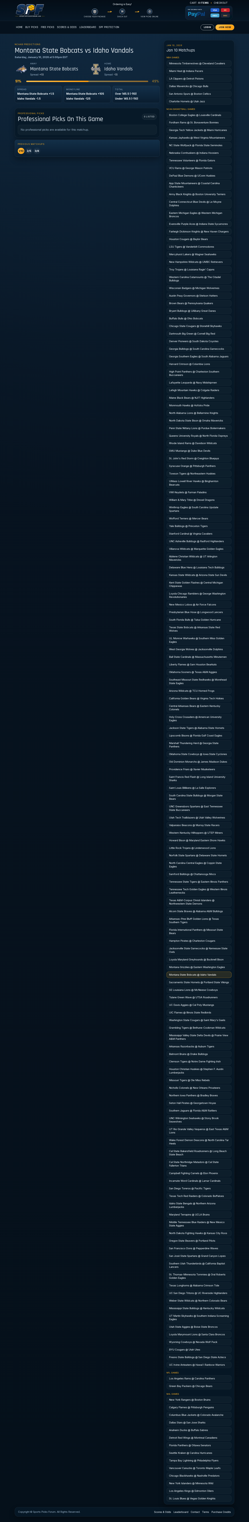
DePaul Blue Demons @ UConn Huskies (192, 175)
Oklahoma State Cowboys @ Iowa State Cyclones (198, 754)
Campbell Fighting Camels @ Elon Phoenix (193, 1173)
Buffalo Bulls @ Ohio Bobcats (186, 318)
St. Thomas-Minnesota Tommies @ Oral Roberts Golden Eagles (197, 1276)
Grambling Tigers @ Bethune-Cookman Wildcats (197, 1027)
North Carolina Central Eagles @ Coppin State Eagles (195, 864)
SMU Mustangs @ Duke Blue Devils (189, 450)
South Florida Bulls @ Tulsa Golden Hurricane (195, 619)
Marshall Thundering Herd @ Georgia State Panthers (194, 745)
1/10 (21, 151)
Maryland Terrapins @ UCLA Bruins (189, 1214)
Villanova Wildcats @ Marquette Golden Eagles (196, 548)
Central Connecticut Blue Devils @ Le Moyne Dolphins (195, 203)
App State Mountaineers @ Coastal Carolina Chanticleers (194, 185)
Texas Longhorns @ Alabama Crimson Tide (194, 1285)
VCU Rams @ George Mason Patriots (190, 168)
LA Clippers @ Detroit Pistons (186, 78)
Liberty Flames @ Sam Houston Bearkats (193, 664)
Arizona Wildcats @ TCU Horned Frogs (191, 690)
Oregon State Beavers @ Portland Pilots (192, 1240)
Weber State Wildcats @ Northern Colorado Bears (198, 1300)
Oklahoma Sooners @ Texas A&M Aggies (193, 672)
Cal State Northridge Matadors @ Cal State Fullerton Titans (194, 1163)
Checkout (221, 2)
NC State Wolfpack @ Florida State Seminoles (195, 145)
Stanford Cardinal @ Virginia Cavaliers (190, 533)
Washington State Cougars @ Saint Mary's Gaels (197, 1020)
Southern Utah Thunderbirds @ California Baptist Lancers (197, 1265)
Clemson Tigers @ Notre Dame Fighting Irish (195, 1061)
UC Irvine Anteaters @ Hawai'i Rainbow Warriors (197, 1364)
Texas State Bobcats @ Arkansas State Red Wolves (194, 629)
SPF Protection (109, 27)
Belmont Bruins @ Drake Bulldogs (188, 1054)
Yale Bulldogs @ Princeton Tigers (188, 526)
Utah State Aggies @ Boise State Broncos (193, 1326)
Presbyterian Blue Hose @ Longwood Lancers (196, 612)
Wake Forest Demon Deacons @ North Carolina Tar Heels (199, 1142)
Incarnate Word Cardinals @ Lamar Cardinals (195, 1180)
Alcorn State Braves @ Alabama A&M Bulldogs (196, 911)
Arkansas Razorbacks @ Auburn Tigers (191, 1046)
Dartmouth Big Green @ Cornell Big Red (192, 333)
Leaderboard (87, 27)
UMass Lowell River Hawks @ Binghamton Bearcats (193, 483)
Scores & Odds (67, 27)
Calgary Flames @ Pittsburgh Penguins (191, 1407)
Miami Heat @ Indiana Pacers (186, 71)
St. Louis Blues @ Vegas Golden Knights (192, 1498)
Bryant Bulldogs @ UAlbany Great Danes (192, 310)
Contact (195, 1512)
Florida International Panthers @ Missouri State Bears (196, 931)
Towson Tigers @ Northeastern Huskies (192, 473)
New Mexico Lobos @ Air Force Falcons (192, 604)
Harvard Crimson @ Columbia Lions (189, 364)
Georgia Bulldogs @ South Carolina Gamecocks (196, 348)
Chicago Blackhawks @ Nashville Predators (194, 1475)
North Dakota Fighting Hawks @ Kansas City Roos (198, 1233)
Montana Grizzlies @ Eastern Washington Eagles (197, 967)
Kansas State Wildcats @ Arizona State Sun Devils (198, 575)
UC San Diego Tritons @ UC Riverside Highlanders (198, 1293)
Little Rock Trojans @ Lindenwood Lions (192, 848)
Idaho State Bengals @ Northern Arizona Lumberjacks (192, 1205)
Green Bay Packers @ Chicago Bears (190, 1386)
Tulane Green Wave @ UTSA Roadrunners (193, 997)
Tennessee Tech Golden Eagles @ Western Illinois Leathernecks (198, 891)
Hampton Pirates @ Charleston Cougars (192, 940)
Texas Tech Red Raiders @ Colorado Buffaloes (196, 1196)
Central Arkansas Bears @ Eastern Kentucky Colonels (194, 707)
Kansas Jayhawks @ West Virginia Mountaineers (197, 137)
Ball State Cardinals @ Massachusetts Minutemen (198, 656)
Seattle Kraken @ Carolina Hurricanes (190, 1452)
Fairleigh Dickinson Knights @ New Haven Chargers (199, 231)
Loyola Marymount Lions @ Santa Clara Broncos (197, 1334)
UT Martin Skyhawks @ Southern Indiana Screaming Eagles (199, 1317)
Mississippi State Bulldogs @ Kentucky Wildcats (197, 1308)
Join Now (225, 27)
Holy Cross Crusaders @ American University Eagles (195, 718)
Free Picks (47, 27)
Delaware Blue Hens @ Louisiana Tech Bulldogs (196, 567)
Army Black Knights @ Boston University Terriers (197, 194)
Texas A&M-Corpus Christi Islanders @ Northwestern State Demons (191, 902)
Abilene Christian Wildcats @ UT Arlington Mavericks (193, 558)
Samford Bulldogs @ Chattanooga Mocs (192, 874)
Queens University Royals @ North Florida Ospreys (198, 435)
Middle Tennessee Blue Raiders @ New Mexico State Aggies (197, 1224)
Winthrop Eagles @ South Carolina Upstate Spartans (193, 509)
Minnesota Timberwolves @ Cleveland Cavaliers (197, 63)
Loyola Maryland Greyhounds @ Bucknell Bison (196, 959)
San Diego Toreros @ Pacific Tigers (190, 1188)
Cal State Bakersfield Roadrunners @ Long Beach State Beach (198, 1152)
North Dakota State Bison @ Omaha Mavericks (196, 420)
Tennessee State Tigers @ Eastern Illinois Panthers (198, 881)
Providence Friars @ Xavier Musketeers (192, 769)
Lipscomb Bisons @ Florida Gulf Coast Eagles (195, 735)
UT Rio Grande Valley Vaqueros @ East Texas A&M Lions (198, 1131)
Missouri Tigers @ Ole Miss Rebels (189, 1080)
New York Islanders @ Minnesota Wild (191, 1483)
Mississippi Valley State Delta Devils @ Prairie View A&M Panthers (198, 1037)
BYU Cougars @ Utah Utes (184, 1349)
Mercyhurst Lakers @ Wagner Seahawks (192, 254)
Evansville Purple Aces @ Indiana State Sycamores (198, 224)
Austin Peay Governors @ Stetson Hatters (193, 295)
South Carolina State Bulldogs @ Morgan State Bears (196, 797)
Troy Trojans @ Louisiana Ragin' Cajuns (191, 269)
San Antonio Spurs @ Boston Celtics (190, 93)
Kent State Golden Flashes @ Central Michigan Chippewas (196, 584)
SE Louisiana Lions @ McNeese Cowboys (193, 989)
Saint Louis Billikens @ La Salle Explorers (192, 787)
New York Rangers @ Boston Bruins (190, 1399)
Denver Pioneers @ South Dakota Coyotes (194, 341)
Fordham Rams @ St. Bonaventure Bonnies (194, 122)
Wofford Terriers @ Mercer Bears (188, 518)
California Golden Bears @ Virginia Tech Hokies (196, 698)
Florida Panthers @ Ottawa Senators (190, 1445)
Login (207, 27)
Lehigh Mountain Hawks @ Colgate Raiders (194, 390)
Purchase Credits (221, 1512)
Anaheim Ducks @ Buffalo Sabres (188, 1430)
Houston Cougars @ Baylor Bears (188, 239)
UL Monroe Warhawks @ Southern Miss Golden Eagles (196, 640)
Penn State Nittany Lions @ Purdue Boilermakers (197, 428)
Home (19, 27)
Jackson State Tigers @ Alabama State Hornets (196, 728)
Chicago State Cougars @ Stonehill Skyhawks (195, 326)
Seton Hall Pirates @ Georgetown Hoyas (192, 1103)
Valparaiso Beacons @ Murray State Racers (194, 825)
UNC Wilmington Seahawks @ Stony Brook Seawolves (194, 1120)
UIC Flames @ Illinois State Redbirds (190, 1012)
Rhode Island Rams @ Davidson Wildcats (193, 443)
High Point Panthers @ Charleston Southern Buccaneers (194, 373)
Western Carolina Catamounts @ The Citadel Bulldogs (195, 278)
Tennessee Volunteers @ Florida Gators (192, 160)
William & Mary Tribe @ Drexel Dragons (192, 499)
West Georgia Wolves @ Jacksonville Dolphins (196, 649)
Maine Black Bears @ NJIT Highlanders (191, 397)
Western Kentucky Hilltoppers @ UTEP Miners (196, 832)
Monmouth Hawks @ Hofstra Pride (189, 405)
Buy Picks (31, 27)
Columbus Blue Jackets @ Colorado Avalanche (196, 1415)
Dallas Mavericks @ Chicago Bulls (188, 86)
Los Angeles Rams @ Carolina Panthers (192, 1378)
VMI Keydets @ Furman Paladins (188, 492)
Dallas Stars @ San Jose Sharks (187, 1422)
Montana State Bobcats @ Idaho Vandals (192, 974)
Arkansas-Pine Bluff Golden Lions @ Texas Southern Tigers (194, 920)
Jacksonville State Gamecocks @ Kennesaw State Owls (198, 950)
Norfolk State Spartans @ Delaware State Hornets (198, 855)
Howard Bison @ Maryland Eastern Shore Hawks (197, 840)
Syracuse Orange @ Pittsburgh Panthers (192, 466)
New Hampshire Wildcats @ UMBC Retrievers (196, 261)
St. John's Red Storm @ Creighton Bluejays (194, 458)
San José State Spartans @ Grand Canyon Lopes (197, 1256)
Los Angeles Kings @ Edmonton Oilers (191, 1490)
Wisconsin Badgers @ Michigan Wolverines (194, 288)
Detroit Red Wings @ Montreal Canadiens (193, 1437)
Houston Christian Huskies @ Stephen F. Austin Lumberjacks (196, 1070)
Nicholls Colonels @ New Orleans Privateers (194, 1087)
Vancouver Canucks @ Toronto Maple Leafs (195, 1468)
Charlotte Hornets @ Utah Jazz (187, 101)
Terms (205, 1512)
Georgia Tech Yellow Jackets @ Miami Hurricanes (198, 130)
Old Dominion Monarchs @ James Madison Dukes (198, 761)
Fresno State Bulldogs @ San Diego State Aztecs (197, 1357)
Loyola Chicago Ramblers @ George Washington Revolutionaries (197, 595)
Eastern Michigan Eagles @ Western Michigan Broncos (195, 214)
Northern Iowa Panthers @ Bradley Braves (193, 1095)
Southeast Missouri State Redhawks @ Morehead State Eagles (198, 681)
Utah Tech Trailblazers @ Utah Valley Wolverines (197, 817)
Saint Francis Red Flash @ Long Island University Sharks (197, 778)
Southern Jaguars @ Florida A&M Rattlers (193, 1110)
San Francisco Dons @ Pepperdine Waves (193, 1248)
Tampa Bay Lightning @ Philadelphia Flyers (194, 1460)
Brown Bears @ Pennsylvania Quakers (191, 303)
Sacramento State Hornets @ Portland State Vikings (199, 982)
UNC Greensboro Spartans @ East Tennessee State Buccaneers (196, 808)
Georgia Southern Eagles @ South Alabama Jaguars (199, 356)
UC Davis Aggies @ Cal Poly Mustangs (191, 1005)
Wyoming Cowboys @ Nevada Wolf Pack (193, 1342)
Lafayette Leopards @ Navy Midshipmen (193, 382)
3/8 (37, 151)
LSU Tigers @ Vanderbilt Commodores (191, 246)
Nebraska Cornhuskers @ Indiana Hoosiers (194, 152)
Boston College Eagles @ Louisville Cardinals (195, 115)
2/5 (29, 151)
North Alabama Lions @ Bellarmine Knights (193, 413)
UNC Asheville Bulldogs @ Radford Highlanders (196, 541)
